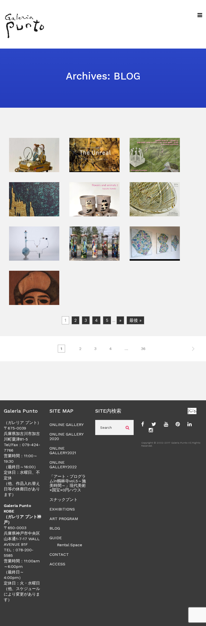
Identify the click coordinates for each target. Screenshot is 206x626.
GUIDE (55, 537)
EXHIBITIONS (62, 509)
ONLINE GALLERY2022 (63, 464)
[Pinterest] (178, 424)
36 (143, 348)
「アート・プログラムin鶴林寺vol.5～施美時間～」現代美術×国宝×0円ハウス (67, 483)
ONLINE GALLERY (66, 424)
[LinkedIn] (189, 424)
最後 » (135, 320)
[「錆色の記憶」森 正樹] (34, 169)
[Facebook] (142, 424)
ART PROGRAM (63, 518)
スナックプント (63, 499)
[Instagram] (151, 430)
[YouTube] (166, 424)
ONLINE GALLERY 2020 (66, 436)
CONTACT (59, 554)
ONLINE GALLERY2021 (62, 450)
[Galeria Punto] (24, 24)
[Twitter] (153, 424)
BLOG (54, 528)
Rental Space (69, 544)
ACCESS (57, 564)
